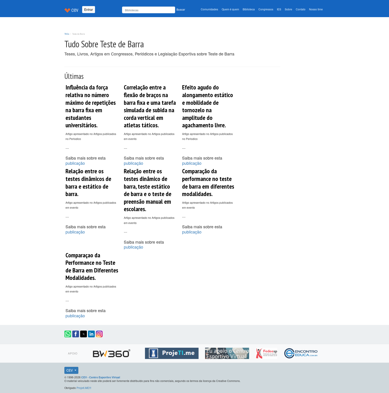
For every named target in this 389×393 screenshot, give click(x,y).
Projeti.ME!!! (84, 388)
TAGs (66, 33)
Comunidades (209, 9)
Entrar (88, 9)
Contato (300, 9)
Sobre (288, 9)
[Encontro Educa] (301, 353)
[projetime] (172, 353)
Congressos (265, 9)
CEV (70, 370)
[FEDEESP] (267, 353)
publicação (75, 163)
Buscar (180, 9)
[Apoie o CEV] (227, 353)
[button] (67, 334)
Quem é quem (230, 9)
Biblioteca (249, 9)
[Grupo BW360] (112, 353)
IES (279, 9)
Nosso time (316, 9)
